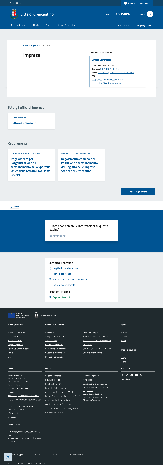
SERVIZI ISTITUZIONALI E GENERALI (98, 348)
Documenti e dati (15, 336)
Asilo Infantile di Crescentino (57, 400)
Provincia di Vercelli (53, 379)
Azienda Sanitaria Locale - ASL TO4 (60, 392)
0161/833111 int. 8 (109, 69)
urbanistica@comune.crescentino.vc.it (116, 72)
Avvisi (123, 340)
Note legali (87, 379)
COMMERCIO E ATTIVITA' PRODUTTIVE (25, 153)
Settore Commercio (101, 59)
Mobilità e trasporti (91, 332)
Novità (36, 25)
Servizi (49, 25)
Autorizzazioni (51, 340)
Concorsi (107, 25)
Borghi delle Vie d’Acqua (55, 383)
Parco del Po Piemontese (55, 387)
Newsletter (125, 378)
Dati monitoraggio (15, 454)
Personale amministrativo (18, 348)
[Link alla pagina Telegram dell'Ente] (131, 375)
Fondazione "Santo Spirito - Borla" (59, 404)
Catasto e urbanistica (54, 344)
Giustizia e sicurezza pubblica (57, 352)
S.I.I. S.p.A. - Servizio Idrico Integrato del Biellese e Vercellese (62, 410)
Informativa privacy (91, 375)
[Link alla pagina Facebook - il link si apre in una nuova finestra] (116, 14)
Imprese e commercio (54, 356)
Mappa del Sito (76, 454)
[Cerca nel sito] (149, 14)
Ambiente (49, 332)
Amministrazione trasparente (95, 387)
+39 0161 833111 (24, 388)
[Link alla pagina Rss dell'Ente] (141, 375)
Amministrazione (19, 25)
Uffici (10, 356)
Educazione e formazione (55, 348)
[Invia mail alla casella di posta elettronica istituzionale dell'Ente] (23, 396)
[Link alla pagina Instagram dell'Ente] (126, 375)
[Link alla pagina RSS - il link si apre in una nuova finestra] (128, 14)
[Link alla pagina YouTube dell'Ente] (136, 375)
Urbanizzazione (123, 25)
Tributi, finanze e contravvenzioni (97, 340)
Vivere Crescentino (67, 25)
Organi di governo (15, 344)
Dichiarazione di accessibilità (95, 383)
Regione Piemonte (16, 3)
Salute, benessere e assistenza (96, 336)
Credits (55, 454)
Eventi (123, 361)
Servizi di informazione (92, 352)
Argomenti (35, 45)
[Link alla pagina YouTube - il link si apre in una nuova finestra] (125, 14)
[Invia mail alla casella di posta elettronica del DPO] (27, 431)
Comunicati (125, 336)
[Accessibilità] (8, 457)
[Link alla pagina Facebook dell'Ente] (122, 375)
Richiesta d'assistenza (92, 400)
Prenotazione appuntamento (95, 396)
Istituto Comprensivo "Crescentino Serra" (62, 396)
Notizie (124, 332)
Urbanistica (87, 344)
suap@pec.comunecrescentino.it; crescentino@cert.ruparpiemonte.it (108, 81)
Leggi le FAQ (88, 390)
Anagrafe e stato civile (54, 336)
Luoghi (123, 357)
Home (25, 45)
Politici (10, 352)
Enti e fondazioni (15, 340)
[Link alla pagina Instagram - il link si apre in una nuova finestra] (119, 14)
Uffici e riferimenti (19, 117)
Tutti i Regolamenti (138, 191)
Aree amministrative (16, 332)
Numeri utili (12, 417)
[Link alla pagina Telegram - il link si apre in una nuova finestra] (122, 14)
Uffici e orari (13, 413)
